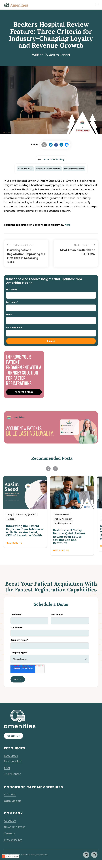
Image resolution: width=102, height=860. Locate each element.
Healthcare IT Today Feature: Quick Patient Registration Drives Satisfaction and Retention (69, 536)
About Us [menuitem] (10, 820)
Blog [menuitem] (7, 767)
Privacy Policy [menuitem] (13, 840)
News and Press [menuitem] (14, 827)
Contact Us (13, 735)
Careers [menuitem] (9, 833)
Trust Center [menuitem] (12, 774)
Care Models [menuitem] (12, 801)
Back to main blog (53, 159)
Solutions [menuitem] (10, 794)
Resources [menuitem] (11, 756)
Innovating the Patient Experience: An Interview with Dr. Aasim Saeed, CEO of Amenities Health (24, 530)
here (68, 224)
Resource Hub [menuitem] (13, 761)
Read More (12, 542)
